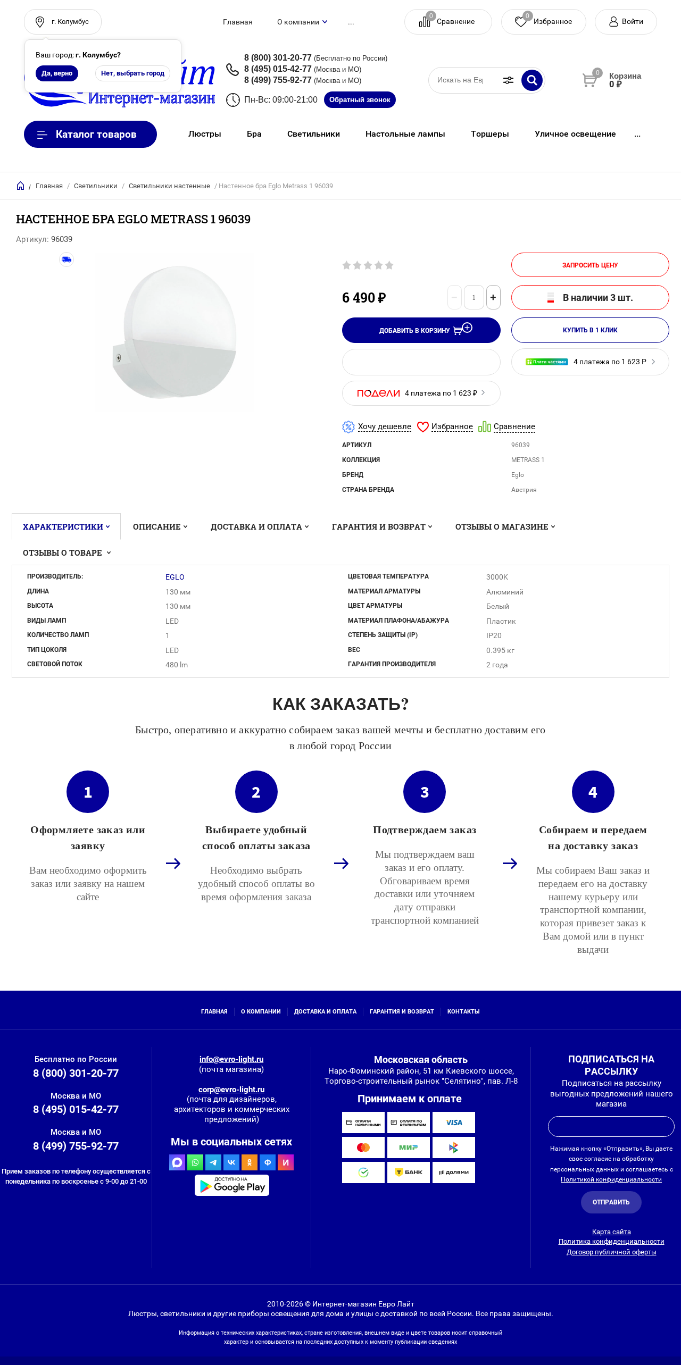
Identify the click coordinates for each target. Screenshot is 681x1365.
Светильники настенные (169, 186)
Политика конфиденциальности (612, 1241)
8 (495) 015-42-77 (278, 68)
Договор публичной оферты (612, 1252)
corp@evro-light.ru (231, 1089)
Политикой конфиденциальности (611, 1179)
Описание (157, 526)
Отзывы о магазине (502, 526)
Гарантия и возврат (379, 526)
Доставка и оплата (256, 526)
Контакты (463, 1011)
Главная (238, 22)
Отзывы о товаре (63, 552)
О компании (298, 22)
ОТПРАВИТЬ (611, 1202)
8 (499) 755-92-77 (278, 80)
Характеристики (63, 526)
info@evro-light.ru (231, 1059)
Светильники (96, 186)
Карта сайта (611, 1232)
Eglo (175, 577)
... (351, 22)
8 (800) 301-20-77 (278, 57)
